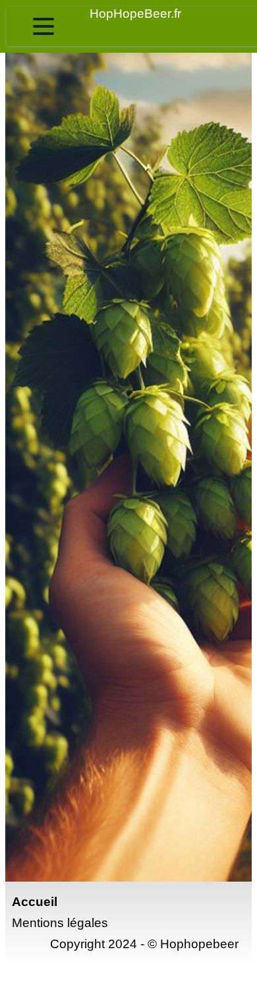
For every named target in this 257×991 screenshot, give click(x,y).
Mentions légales (60, 923)
